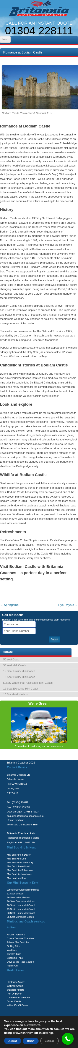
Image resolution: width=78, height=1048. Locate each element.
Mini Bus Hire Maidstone (19, 874)
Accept (12, 1041)
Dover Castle (14, 1001)
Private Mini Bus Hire (18, 942)
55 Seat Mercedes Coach (20, 917)
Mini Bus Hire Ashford (18, 866)
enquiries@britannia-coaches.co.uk (25, 816)
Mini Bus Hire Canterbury (20, 862)
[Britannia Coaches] (39, 9)
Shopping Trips (15, 958)
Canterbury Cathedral (18, 997)
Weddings (12, 950)
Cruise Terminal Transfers (20, 938)
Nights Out (12, 965)
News (64, 757)
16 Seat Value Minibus (18, 897)
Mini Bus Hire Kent (16, 878)
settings (48, 1033)
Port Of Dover (14, 993)
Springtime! (10, 604)
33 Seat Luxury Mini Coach (21, 913)
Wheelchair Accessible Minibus (23, 889)
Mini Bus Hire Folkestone (20, 870)
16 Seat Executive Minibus (21, 901)
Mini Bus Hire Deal (16, 858)
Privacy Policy (27, 757)
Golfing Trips (13, 946)
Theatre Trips (14, 954)
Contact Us (48, 757)
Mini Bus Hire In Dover (19, 854)
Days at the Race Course (20, 961)
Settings (49, 1041)
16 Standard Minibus (15, 694)
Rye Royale (68, 604)
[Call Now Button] (68, 1039)
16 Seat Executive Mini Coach (21, 688)
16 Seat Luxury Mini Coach (19, 677)
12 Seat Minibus (15, 893)
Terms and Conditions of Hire (22, 824)
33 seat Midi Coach (14, 665)
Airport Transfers (16, 934)
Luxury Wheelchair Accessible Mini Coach (28, 682)
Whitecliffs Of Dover (17, 1005)
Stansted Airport (15, 989)
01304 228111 (39, 30)
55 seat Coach (11, 659)
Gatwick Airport (15, 986)
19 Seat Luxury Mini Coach (19, 671)
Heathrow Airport (15, 982)
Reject (30, 1041)
